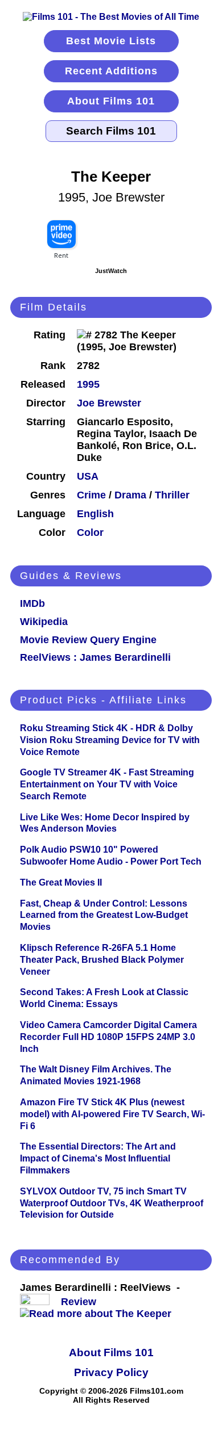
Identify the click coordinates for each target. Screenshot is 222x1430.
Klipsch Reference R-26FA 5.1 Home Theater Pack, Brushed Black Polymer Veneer (102, 959)
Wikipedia (44, 621)
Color (90, 532)
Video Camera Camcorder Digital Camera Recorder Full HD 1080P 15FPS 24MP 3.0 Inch (108, 1037)
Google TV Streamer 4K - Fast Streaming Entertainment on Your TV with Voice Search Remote (107, 784)
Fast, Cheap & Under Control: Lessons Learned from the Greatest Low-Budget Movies (104, 915)
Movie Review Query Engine (88, 639)
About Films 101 (111, 101)
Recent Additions (111, 71)
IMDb (32, 603)
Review (81, 1301)
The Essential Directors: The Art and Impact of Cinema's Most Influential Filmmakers (98, 1158)
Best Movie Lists (111, 41)
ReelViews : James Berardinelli (95, 657)
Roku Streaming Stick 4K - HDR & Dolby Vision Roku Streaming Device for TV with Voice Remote (110, 740)
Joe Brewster (109, 403)
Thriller (172, 495)
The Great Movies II (61, 882)
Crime (91, 495)
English (95, 513)
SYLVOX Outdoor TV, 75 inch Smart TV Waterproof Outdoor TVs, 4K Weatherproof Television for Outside (111, 1203)
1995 (88, 384)
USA (87, 476)
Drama (130, 495)
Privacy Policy (111, 1372)
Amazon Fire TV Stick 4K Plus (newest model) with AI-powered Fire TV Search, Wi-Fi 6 (112, 1114)
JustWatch (111, 270)
